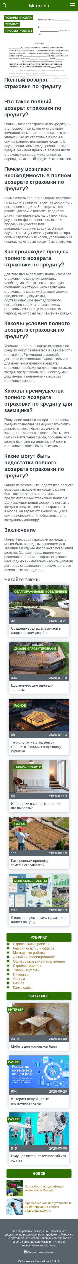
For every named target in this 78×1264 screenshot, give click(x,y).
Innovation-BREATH (47, 1261)
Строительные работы (31, 943)
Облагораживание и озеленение (39, 961)
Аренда (19, 978)
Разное (18, 982)
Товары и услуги (18, 17)
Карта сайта (22, 987)
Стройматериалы (27, 965)
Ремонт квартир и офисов (34, 948)
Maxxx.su (39, 5)
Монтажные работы (29, 952)
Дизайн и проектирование (34, 956)
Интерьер (21, 974)
